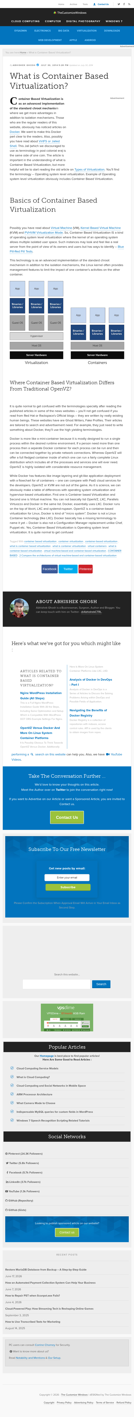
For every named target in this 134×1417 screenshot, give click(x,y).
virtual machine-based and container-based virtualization (75, 551)
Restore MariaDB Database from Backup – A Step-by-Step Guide (46, 1270)
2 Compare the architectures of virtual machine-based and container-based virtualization (68, 555)
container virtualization (70, 541)
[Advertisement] (97, 122)
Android (90, 40)
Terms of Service (105, 1402)
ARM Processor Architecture (34, 1094)
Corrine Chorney (45, 1345)
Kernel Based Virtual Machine (101, 228)
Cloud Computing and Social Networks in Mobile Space (51, 1086)
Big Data (63, 31)
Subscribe (68, 887)
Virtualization (86, 31)
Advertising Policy (83, 1402)
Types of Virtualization (90, 169)
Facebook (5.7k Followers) (25, 1172)
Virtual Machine (61, 228)
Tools (85, 4)
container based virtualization (40, 541)
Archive (73, 4)
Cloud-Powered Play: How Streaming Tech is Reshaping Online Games (49, 1309)
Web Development (50, 40)
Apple (73, 40)
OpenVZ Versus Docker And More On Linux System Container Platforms (40, 733)
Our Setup (54, 1358)
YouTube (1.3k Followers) (24, 1191)
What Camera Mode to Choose (36, 1103)
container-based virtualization (101, 541)
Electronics (42, 31)
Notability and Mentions (30, 1358)
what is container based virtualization (30, 546)
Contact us (67, 1232)
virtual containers (97, 546)
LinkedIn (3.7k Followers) (24, 1182)
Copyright (49, 1402)
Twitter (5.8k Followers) (24, 1163)
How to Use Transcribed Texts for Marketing (32, 1322)
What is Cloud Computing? (33, 1077)
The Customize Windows (67, 12)
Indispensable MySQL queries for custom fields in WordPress (55, 1112)
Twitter (68, 569)
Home (61, 4)
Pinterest (85, 569)
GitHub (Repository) (20, 1201)
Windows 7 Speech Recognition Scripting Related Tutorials (53, 1121)
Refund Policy (124, 1402)
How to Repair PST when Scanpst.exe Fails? (32, 1296)
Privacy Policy (64, 1402)
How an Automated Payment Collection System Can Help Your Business (50, 1283)
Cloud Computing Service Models (37, 1068)
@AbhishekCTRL (91, 612)
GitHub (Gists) (17, 1210)
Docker (15, 132)
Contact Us (103, 4)
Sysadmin (20, 31)
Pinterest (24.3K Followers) (25, 1154)
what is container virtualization (69, 546)
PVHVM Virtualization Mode (44, 232)
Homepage (47, 1056)
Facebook (50, 569)
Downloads (112, 31)
